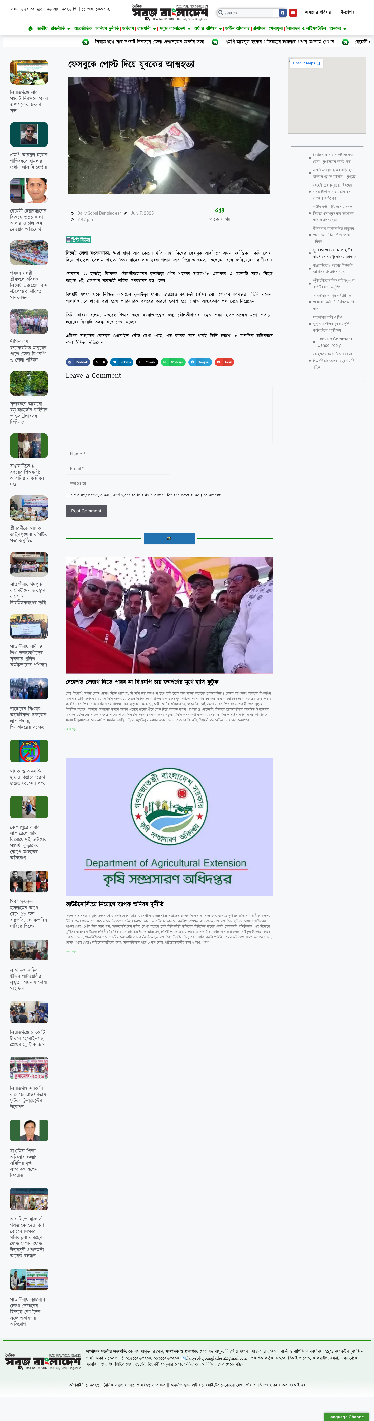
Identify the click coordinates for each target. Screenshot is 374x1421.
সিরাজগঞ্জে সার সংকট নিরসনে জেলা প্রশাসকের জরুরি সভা (65, 42)
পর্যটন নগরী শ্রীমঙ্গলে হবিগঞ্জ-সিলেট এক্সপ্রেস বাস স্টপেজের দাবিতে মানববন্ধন (28, 285)
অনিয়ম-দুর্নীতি (107, 28)
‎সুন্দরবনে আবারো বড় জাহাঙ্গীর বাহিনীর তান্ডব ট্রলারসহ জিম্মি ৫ (28, 413)
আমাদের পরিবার (318, 12)
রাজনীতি (58, 28)
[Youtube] (293, 13)
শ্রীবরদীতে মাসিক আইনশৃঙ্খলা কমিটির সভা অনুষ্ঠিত (28, 535)
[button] (78, 362)
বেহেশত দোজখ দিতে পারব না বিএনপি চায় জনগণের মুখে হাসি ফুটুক (142, 682)
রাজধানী (144, 28)
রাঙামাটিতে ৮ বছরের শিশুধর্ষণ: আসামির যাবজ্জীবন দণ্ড (27, 475)
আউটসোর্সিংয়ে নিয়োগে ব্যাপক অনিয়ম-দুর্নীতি (115, 904)
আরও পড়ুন (71, 729)
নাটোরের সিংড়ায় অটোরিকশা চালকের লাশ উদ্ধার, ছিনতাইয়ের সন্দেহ (28, 718)
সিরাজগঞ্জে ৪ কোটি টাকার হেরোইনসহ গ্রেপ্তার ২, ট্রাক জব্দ (27, 1038)
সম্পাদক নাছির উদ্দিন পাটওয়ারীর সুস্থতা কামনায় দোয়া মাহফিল (28, 979)
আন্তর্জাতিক (83, 28)
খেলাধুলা (276, 28)
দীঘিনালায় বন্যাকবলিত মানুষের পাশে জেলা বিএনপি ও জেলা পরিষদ (28, 351)
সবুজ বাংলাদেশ (172, 28)
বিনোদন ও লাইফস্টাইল (306, 28)
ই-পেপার (348, 12)
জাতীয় (42, 28)
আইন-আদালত (237, 28)
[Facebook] (283, 13)
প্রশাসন (259, 28)
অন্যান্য (335, 28)
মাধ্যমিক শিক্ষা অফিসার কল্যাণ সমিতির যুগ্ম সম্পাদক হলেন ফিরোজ (24, 1163)
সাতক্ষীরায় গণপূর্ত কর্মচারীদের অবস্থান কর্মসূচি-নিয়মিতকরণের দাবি (28, 594)
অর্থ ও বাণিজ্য (205, 28)
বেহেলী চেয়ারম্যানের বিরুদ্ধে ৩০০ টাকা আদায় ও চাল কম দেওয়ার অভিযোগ (28, 220)
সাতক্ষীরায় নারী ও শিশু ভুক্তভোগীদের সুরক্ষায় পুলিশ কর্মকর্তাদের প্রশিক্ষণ (28, 656)
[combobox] (252, 13)
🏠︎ (30, 28)
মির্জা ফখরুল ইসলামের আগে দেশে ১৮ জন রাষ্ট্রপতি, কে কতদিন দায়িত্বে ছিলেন (28, 914)
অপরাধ (128, 28)
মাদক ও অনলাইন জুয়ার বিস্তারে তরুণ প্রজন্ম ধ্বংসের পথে (27, 777)
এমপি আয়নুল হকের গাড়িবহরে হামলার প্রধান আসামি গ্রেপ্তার (195, 42)
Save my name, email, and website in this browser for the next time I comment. (146, 495)
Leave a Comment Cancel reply (335, 342)
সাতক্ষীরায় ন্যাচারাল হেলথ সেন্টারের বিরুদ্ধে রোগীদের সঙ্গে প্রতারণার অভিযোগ (27, 1312)
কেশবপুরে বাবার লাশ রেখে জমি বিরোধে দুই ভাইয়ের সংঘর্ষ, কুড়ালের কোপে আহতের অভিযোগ (28, 843)
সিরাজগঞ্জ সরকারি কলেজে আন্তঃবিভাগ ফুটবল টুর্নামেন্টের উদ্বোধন (28, 1098)
